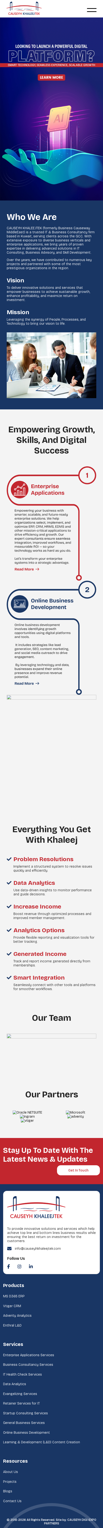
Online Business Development (26, 1433)
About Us (10, 1472)
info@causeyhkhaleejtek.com (38, 1249)
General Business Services (24, 1423)
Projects (10, 1482)
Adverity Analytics (17, 1316)
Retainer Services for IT (21, 1403)
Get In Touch (78, 1170)
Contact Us (12, 1501)
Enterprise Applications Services (28, 1355)
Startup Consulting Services (25, 1413)
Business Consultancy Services (28, 1365)
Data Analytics (14, 1384)
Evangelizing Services (20, 1394)
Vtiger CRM (12, 1306)
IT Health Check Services (22, 1374)
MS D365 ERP (14, 1296)
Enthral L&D (12, 1325)
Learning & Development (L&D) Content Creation (41, 1442)
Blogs (7, 1491)
